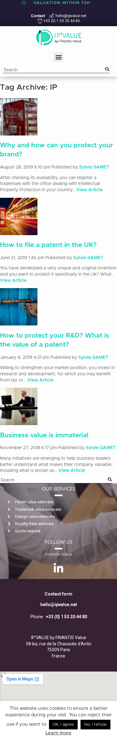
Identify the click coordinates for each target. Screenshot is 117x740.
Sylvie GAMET (94, 167)
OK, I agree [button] (63, 725)
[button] (58, 57)
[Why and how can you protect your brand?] (18, 132)
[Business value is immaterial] (18, 422)
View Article (89, 190)
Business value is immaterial (44, 435)
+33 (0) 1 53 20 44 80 (61, 21)
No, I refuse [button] (95, 725)
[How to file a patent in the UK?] (18, 232)
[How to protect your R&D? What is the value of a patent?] (18, 322)
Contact (38, 16)
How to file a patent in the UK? (48, 245)
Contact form (58, 593)
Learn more (58, 733)
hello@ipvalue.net (71, 16)
